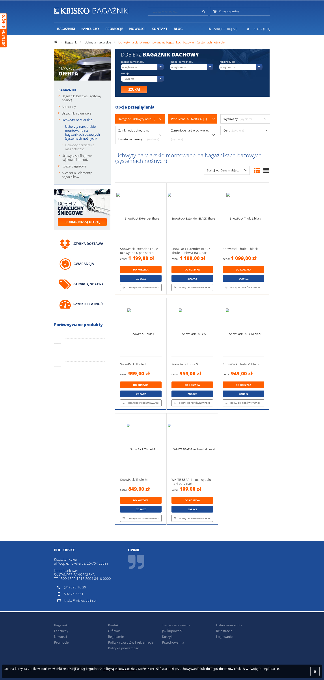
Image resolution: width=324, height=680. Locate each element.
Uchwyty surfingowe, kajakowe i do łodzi (77, 157)
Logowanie (224, 636)
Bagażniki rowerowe (76, 113)
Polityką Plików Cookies (119, 669)
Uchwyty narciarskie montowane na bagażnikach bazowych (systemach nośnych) (82, 132)
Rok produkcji (227, 61)
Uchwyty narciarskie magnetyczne (79, 147)
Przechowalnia (173, 642)
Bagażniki (67, 90)
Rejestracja (224, 631)
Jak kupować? (172, 631)
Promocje (61, 642)
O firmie (114, 631)
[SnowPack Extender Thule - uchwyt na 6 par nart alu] (140, 212)
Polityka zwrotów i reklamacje (130, 642)
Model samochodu (181, 61)
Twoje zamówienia (176, 625)
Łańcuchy (61, 631)
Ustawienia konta (229, 625)
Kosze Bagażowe (74, 166)
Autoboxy (69, 106)
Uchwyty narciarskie (77, 120)
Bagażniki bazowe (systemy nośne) (81, 98)
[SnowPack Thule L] (140, 327)
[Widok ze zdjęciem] (257, 170)
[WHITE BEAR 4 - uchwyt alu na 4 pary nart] (192, 442)
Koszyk (167, 636)
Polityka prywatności (124, 648)
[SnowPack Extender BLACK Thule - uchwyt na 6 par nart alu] (192, 212)
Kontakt (114, 625)
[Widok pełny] (266, 170)
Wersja (125, 73)
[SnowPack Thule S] (192, 327)
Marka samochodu (132, 61)
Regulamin (116, 636)
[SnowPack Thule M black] (243, 327)
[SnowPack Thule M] (140, 442)
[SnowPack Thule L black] (243, 212)
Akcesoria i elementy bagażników (77, 175)
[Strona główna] (91, 10)
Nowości (60, 636)
